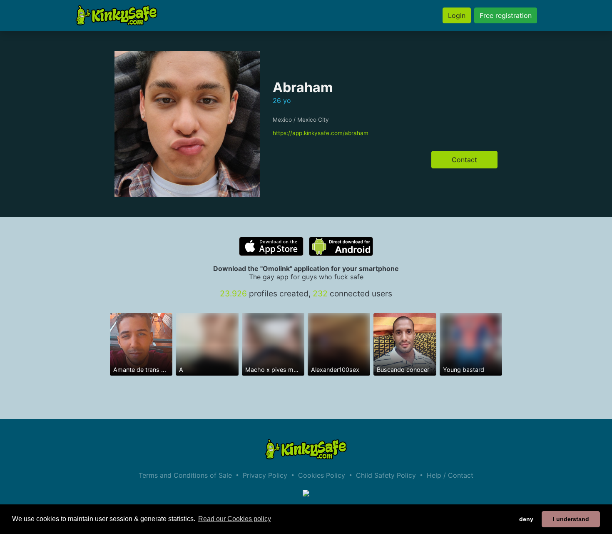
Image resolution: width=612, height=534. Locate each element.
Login (456, 15)
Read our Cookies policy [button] (234, 518)
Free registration (506, 15)
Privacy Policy (265, 475)
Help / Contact (450, 475)
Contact (464, 159)
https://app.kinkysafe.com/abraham (320, 133)
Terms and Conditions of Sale (185, 475)
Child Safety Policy (386, 475)
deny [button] (526, 519)
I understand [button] (571, 519)
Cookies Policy (321, 475)
